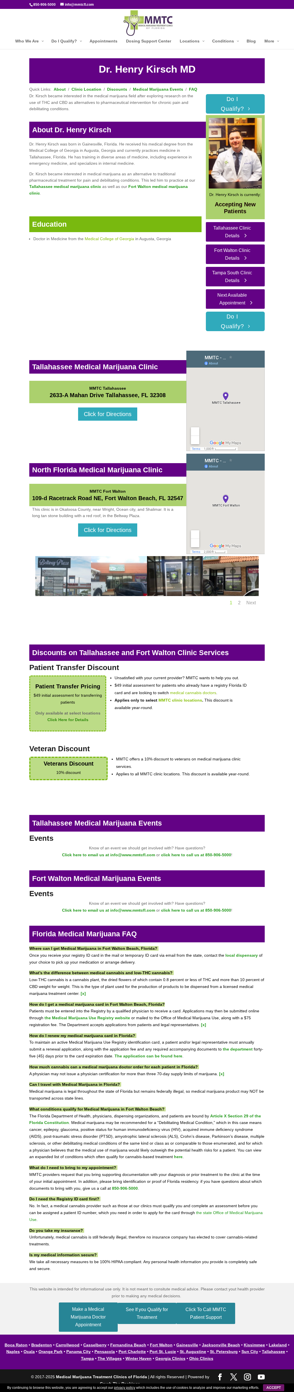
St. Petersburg (224, 1351)
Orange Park (50, 1351)
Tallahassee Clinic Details (232, 232)
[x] (83, 993)
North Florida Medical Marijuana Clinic (97, 470)
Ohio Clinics (201, 1358)
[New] (63, 594)
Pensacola (104, 1351)
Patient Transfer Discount (74, 667)
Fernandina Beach (128, 1345)
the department (238, 1049)
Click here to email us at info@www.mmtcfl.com (108, 855)
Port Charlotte (132, 1351)
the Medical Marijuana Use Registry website (87, 1018)
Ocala (29, 1351)
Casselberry (95, 1345)
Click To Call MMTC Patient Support (205, 1313)
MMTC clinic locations (180, 700)
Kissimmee (254, 1345)
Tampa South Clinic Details (232, 276)
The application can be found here (148, 1056)
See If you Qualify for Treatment (147, 1313)
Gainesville (187, 1345)
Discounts (117, 89)
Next (251, 602)
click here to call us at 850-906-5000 (196, 855)
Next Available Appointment (232, 299)
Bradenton (41, 1345)
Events (41, 838)
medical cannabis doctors (193, 692)
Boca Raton (16, 1345)
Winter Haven (138, 1358)
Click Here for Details (67, 719)
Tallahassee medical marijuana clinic (65, 186)
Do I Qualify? (232, 104)
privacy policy (124, 1388)
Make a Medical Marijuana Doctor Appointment (88, 1317)
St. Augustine (193, 1351)
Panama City (78, 1351)
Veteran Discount (59, 748)
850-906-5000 (44, 5)
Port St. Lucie (163, 1351)
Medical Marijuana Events (158, 89)
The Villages (110, 1358)
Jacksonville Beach (221, 1345)
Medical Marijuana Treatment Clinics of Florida (101, 1376)
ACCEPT (273, 1388)
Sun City (249, 1351)
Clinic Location (86, 89)
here (178, 1156)
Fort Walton (161, 1345)
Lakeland (278, 1345)
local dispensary (241, 955)
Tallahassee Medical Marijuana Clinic (95, 367)
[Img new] (231, 594)
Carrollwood (68, 1345)
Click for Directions (107, 414)
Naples (13, 1351)
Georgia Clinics (170, 1358)
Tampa (87, 1358)
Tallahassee (273, 1351)
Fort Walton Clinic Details (232, 254)
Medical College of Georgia (109, 238)
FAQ (193, 89)
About (60, 89)
